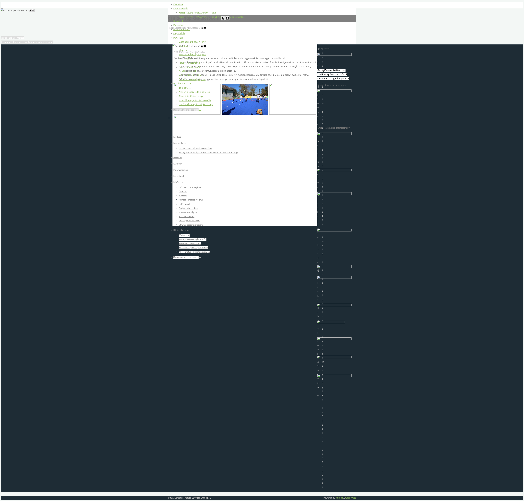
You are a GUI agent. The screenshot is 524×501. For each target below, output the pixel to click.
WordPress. (350, 497)
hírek (172, 27)
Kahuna (339, 497)
